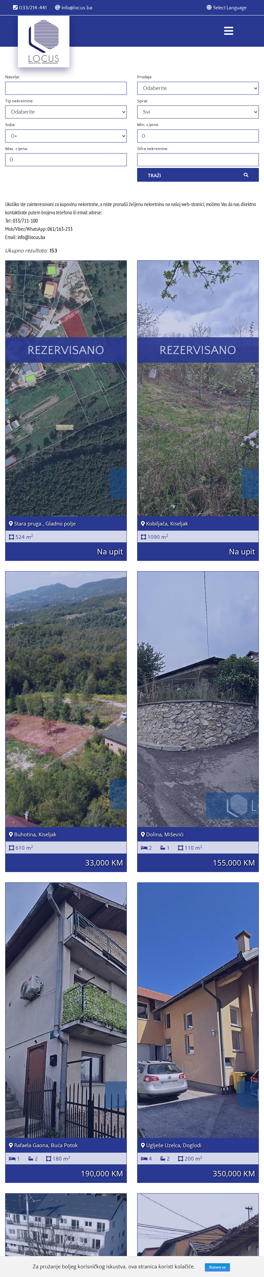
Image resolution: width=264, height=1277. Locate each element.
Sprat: (142, 101)
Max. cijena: (16, 148)
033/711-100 (25, 220)
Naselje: (12, 77)
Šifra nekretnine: (152, 148)
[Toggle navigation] (228, 31)
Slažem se (217, 1267)
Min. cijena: (148, 124)
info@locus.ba (76, 8)
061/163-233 (60, 228)
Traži (154, 176)
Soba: (10, 124)
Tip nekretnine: (19, 101)
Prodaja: (144, 77)
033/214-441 (32, 8)
